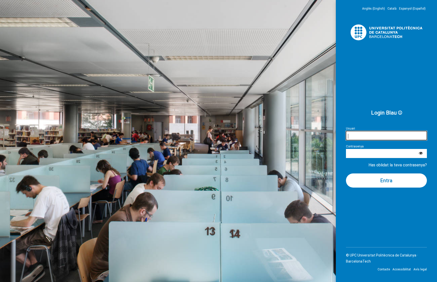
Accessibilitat (401, 269)
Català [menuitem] (392, 8)
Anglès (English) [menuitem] (373, 8)
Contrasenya (355, 146)
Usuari (350, 128)
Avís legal (420, 269)
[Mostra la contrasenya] (421, 153)
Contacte (384, 269)
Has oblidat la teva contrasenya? (397, 165)
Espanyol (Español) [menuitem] (412, 8)
